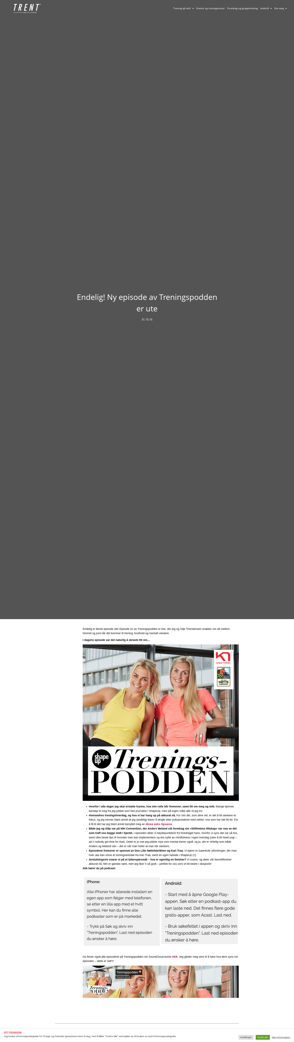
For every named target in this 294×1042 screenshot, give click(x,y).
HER (174, 957)
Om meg (279, 8)
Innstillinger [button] (246, 1037)
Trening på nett (182, 8)
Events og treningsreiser (210, 8)
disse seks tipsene (158, 824)
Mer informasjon (281, 1037)
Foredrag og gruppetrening (242, 8)
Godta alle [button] (263, 1037)
